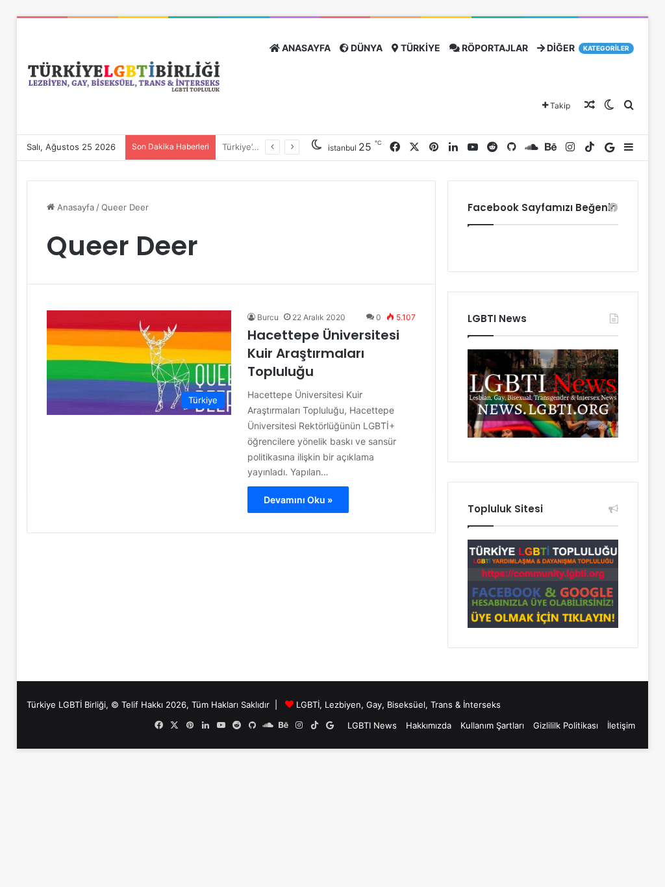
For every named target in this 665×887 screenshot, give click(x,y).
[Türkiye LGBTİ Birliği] (124, 77)
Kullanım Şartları (492, 725)
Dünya (366, 47)
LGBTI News (372, 725)
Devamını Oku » (298, 499)
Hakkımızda (428, 725)
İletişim (621, 725)
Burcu (268, 317)
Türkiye (419, 47)
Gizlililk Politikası (565, 725)
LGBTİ (308, 704)
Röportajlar (494, 47)
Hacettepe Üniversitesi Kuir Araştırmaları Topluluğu (323, 353)
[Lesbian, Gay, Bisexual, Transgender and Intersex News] (543, 434)
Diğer (587, 47)
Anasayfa (305, 47)
